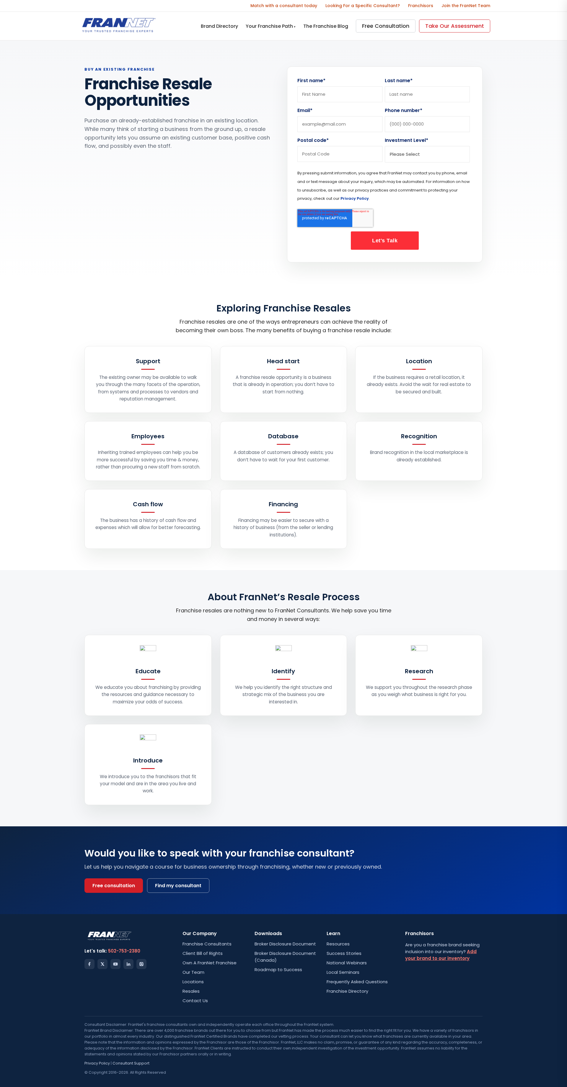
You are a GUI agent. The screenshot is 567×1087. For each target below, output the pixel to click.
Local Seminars (343, 972)
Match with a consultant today (283, 6)
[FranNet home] (119, 26)
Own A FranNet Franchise (210, 963)
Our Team (193, 972)
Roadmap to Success (278, 969)
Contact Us (195, 1000)
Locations (193, 982)
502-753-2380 (124, 951)
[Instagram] (141, 964)
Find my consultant (178, 885)
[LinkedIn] (128, 964)
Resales (191, 991)
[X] (102, 964)
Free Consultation (385, 26)
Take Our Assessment (454, 26)
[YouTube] (115, 964)
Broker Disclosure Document (285, 944)
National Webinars (347, 963)
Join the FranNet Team (465, 6)
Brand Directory (219, 26)
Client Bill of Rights (203, 953)
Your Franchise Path (271, 26)
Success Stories (344, 953)
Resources (338, 944)
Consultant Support (131, 1063)
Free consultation (113, 885)
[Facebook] (89, 964)
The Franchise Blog (325, 26)
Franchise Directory (347, 991)
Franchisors (420, 6)
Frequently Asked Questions (357, 982)
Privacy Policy (354, 198)
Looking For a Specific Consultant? (362, 6)
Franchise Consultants (207, 944)
